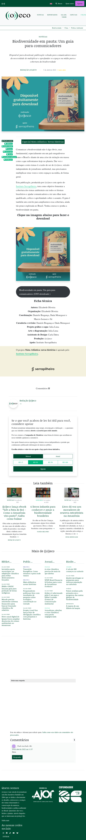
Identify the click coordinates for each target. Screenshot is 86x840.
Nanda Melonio (43, 532)
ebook (10, 154)
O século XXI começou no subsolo (74, 570)
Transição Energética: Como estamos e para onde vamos (32, 572)
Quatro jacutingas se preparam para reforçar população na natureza (74, 581)
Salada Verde (64, 16)
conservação (8, 152)
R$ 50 (50, 462)
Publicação (9, 160)
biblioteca (9, 144)
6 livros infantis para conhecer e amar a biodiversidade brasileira (42, 511)
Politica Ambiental (77, 28)
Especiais (73, 15)
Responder (17, 757)
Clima (66, 28)
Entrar (6, 836)
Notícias (40, 15)
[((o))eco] (18, 16)
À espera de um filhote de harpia (73, 607)
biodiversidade (8, 146)
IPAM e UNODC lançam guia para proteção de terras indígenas (9, 589)
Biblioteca (26, 567)
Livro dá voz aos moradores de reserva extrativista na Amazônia (71, 511)
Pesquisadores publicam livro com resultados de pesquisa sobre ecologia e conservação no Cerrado (31, 597)
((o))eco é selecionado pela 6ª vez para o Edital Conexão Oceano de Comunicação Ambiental (53, 598)
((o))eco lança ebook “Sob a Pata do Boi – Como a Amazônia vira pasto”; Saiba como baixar (14, 512)
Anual (58, 456)
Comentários (42, 388)
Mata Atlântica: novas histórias (29, 583)
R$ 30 (35, 462)
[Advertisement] (43, 657)
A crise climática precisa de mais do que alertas (52, 571)
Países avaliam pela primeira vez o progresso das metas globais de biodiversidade (74, 595)
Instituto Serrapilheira (26, 186)
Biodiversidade (56, 28)
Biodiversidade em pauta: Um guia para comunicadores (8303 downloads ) (37, 291)
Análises (39, 500)
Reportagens (52, 15)
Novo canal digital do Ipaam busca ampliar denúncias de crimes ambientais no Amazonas (11, 620)
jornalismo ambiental (10, 157)
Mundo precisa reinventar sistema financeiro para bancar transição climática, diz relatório (10, 604)
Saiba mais (5, 820)
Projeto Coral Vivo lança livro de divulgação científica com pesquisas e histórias (32, 614)
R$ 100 (65, 462)
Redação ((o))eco (28, 70)
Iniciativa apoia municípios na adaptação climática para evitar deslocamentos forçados (10, 574)
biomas (10, 149)
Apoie (80, 3)
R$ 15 (21, 462)
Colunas (47, 567)
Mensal (28, 456)
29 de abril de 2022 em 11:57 (22, 749)
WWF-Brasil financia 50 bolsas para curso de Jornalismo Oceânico (53, 583)
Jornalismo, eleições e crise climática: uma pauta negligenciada (53, 613)
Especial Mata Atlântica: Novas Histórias (43, 141)
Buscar (60, 3)
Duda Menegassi (72, 537)
